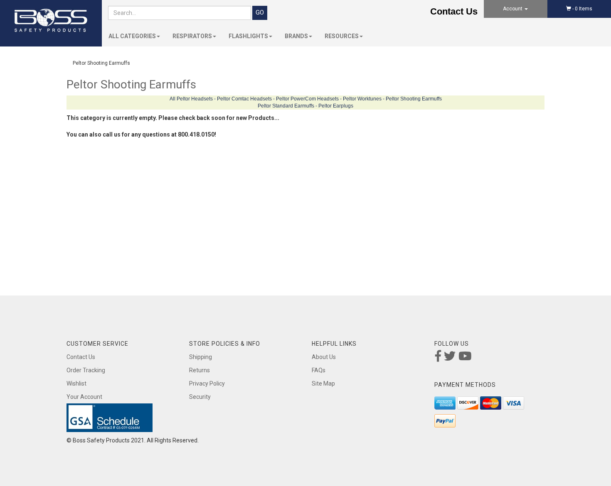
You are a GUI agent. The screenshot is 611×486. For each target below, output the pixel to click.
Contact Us (454, 11)
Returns (199, 370)
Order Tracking (86, 370)
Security (200, 396)
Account (513, 9)
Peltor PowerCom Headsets (307, 99)
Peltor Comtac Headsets (244, 99)
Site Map (323, 383)
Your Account (84, 396)
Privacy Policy (207, 383)
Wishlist (76, 383)
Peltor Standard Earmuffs (286, 106)
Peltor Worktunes (362, 99)
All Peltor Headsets (191, 99)
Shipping (200, 357)
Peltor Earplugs (335, 106)
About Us (324, 357)
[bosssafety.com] (50, 20)
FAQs (318, 370)
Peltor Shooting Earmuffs (414, 99)
